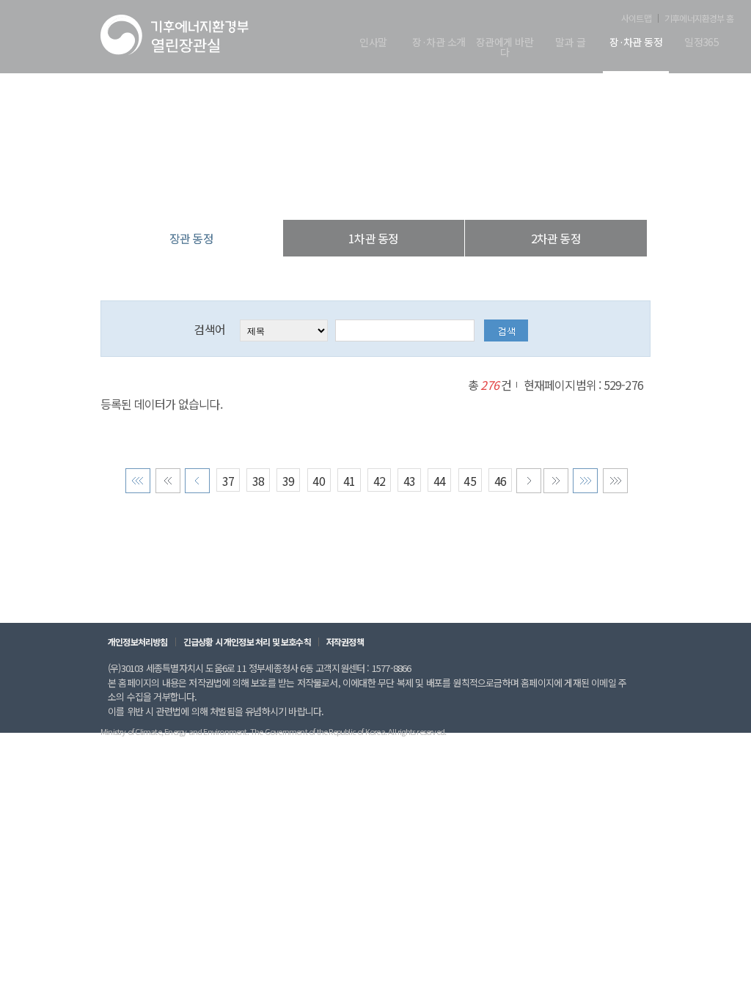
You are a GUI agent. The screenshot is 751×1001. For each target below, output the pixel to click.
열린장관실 (287, 190)
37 (228, 481)
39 (288, 481)
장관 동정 (451, 190)
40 (318, 481)
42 (379, 481)
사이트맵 (636, 18)
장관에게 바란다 (504, 48)
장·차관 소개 (438, 43)
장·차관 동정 (635, 43)
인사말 (373, 43)
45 (469, 481)
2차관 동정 (556, 238)
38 (258, 481)
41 (349, 481)
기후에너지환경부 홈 (698, 18)
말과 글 (570, 43)
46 (500, 481)
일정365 (701, 43)
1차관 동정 (373, 238)
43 (409, 481)
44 (439, 481)
